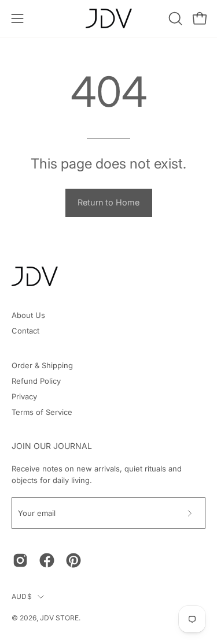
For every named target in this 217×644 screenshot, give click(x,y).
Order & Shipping (42, 365)
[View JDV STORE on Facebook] (47, 560)
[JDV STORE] (109, 18)
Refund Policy (36, 380)
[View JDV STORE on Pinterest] (73, 560)
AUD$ (22, 596)
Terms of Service (42, 412)
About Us (28, 315)
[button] (174, 18)
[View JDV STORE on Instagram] (20, 560)
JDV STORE (59, 617)
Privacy (24, 396)
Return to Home (108, 202)
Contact (25, 330)
